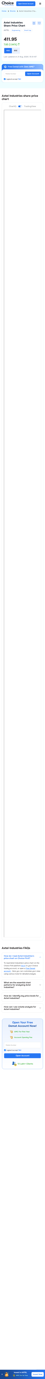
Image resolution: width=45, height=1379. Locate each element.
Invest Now (37, 1374)
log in (23, 966)
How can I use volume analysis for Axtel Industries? (20, 1008)
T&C (19, 79)
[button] (34, 23)
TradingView (30, 106)
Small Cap (27, 30)
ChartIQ (12, 106)
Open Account (33, 74)
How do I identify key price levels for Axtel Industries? (21, 997)
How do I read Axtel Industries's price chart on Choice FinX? (19, 957)
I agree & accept (13, 79)
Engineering (16, 30)
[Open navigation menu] (40, 3)
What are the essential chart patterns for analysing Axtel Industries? (17, 985)
